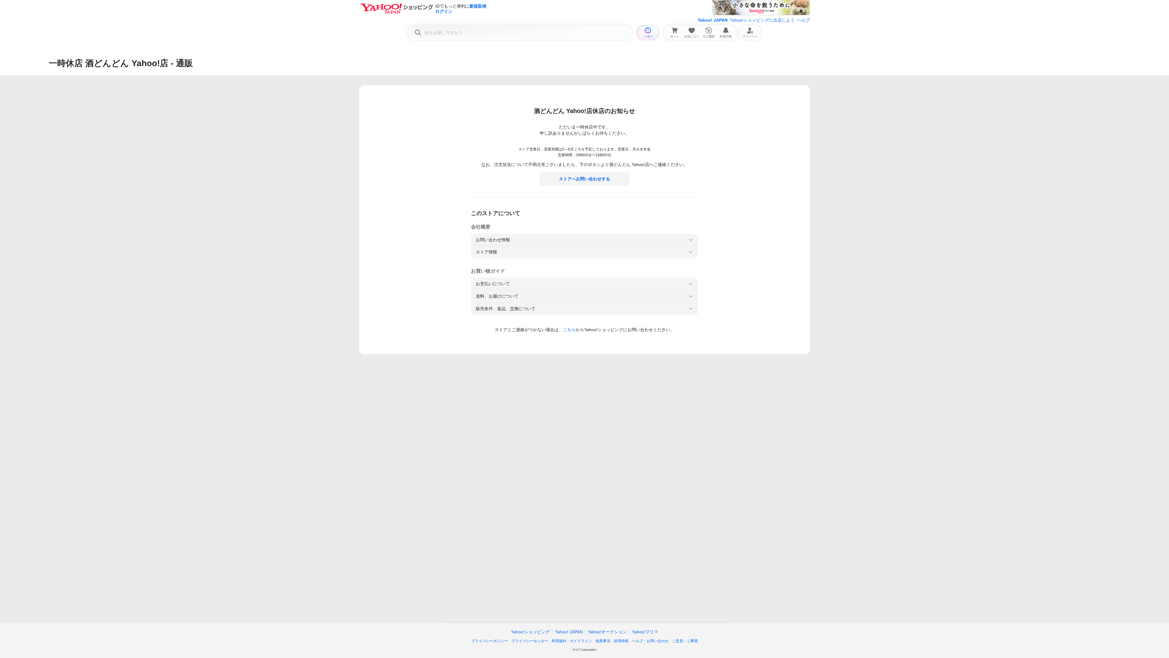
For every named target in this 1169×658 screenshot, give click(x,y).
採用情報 (621, 641)
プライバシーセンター (529, 641)
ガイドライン (581, 641)
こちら (569, 329)
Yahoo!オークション (607, 631)
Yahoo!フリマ (645, 631)
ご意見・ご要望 (685, 641)
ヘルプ (803, 20)
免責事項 (602, 641)
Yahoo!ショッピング (530, 631)
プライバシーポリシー (489, 641)
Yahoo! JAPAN (713, 20)
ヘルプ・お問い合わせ (650, 641)
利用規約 (559, 641)
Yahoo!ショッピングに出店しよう (762, 20)
